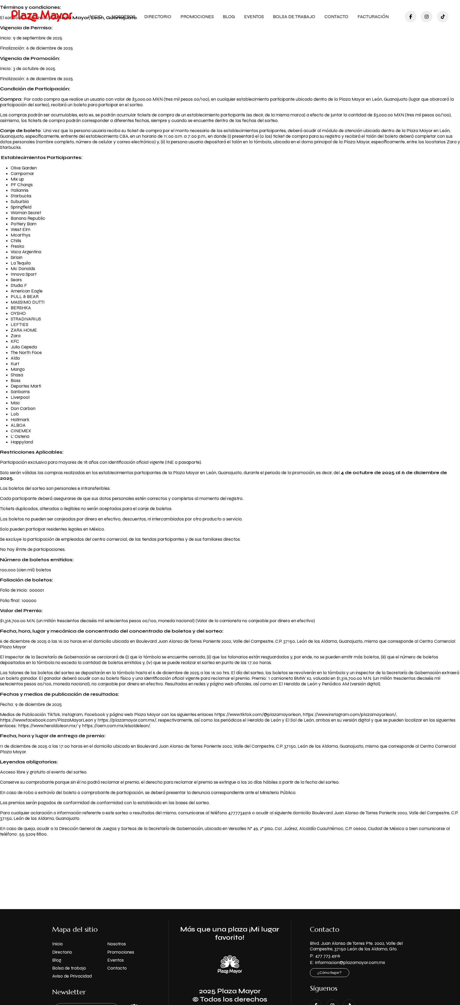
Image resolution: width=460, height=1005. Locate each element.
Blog (229, 16)
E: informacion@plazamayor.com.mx (347, 962)
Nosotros (123, 16)
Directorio (157, 16)
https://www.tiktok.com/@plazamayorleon (257, 714)
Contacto (336, 16)
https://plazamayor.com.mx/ (126, 720)
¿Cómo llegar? (329, 972)
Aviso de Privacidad (72, 976)
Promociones (197, 16)
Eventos (254, 16)
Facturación (373, 16)
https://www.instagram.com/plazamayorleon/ (349, 714)
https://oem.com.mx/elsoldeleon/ (116, 726)
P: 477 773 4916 (325, 956)
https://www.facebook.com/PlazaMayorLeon (46, 720)
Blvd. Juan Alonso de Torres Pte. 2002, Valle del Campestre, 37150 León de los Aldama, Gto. (356, 946)
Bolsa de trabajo (294, 16)
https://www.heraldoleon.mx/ (47, 726)
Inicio (95, 16)
